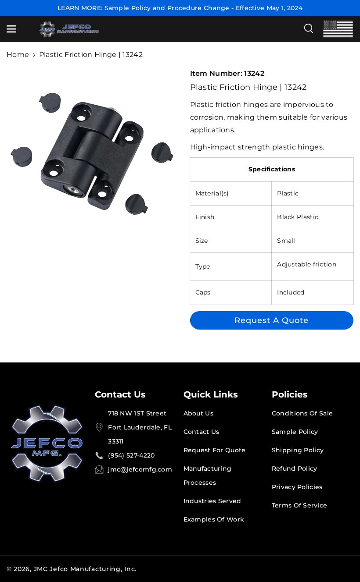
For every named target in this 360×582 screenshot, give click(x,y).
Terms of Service (300, 505)
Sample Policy (295, 432)
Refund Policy (294, 468)
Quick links (211, 394)
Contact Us (120, 394)
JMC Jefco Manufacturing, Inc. (85, 569)
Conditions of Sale (302, 413)
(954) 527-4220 (131, 455)
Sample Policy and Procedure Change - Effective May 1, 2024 (203, 8)
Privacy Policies (297, 487)
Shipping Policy (298, 450)
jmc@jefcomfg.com (140, 469)
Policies (290, 394)
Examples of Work (214, 519)
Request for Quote (215, 450)
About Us (198, 413)
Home (18, 54)
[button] (16, 29)
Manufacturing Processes (208, 475)
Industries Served (212, 501)
